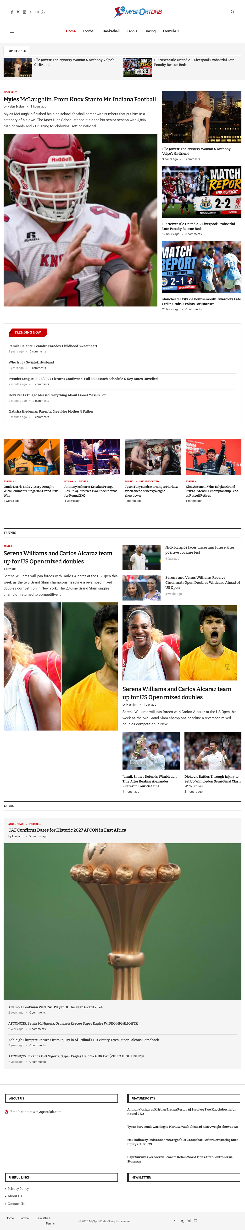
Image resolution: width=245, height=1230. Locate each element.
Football (89, 31)
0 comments (192, 159)
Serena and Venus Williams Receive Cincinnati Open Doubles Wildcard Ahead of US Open (202, 582)
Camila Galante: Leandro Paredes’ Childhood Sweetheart (53, 346)
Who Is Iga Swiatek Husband (31, 362)
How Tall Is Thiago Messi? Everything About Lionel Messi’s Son (57, 395)
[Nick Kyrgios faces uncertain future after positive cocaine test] (141, 557)
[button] (11, 67)
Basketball (111, 31)
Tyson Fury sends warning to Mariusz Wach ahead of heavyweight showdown (151, 491)
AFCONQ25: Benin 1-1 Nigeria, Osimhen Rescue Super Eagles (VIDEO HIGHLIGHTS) (73, 1023)
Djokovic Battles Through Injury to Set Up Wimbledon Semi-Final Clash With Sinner (212, 781)
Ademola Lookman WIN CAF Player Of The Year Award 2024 (55, 1007)
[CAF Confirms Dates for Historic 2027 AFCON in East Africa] (122, 909)
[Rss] (43, 12)
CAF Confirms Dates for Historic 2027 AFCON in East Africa (67, 830)
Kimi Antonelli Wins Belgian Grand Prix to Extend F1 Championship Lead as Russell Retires (212, 491)
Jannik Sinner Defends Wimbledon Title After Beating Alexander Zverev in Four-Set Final (149, 781)
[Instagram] (24, 12)
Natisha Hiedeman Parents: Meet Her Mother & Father (51, 411)
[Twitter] (18, 12)
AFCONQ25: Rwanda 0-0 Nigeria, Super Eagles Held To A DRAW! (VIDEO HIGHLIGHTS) (76, 1056)
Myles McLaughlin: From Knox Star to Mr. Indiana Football (80, 99)
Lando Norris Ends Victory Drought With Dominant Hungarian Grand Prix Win (31, 491)
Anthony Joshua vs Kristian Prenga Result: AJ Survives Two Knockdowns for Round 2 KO (90, 491)
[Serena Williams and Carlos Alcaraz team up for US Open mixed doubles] (61, 637)
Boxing (150, 31)
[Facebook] (12, 12)
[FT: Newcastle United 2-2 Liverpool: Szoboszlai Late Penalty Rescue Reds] (18, 67)
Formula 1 (171, 31)
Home (71, 31)
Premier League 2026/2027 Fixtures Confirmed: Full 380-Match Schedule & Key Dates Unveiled (83, 379)
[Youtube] (31, 12)
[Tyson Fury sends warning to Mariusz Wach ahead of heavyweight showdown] (153, 471)
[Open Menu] (12, 31)
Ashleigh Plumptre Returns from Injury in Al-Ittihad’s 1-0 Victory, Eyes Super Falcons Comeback (83, 1040)
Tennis (132, 31)
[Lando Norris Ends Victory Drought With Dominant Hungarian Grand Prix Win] (32, 471)
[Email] (37, 12)
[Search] (232, 12)
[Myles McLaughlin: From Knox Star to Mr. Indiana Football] (80, 199)
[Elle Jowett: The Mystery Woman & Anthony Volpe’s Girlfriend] (201, 126)
